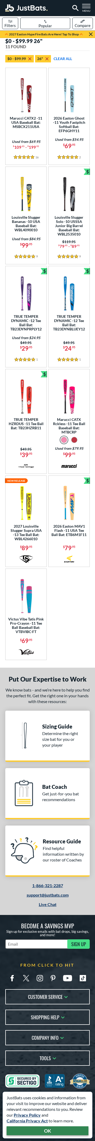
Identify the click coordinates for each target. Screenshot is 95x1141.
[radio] (64, 440)
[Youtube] (67, 978)
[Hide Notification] (91, 34)
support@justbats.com (48, 894)
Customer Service (45, 996)
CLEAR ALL (63, 58)
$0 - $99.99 (16, 58)
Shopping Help (45, 1017)
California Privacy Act (27, 1120)
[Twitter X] (26, 978)
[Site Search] (74, 8)
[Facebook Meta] (12, 978)
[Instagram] (40, 978)
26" (40, 58)
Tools (45, 1058)
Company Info (45, 1037)
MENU (87, 9)
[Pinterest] (53, 978)
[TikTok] (83, 978)
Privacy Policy (27, 1114)
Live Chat (47, 904)
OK (47, 1131)
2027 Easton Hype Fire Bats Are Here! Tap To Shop (43, 34)
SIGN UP (78, 944)
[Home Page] (26, 8)
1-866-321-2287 (47, 885)
